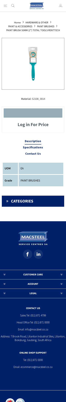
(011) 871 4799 (38, 315)
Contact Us (33, 154)
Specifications (33, 147)
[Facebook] (27, 254)
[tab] (33, 141)
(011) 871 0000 (42, 322)
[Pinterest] (38, 254)
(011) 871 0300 (35, 360)
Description (33, 141)
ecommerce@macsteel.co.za (36, 367)
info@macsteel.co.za (36, 329)
